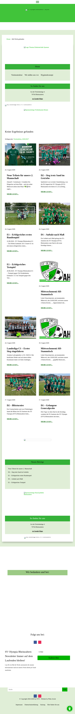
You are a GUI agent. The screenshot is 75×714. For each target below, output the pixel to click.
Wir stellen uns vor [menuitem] (32, 75)
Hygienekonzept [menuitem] (47, 75)
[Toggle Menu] (37, 2)
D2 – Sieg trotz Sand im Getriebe (18, 472)
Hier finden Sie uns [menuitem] (53, 705)
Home (8, 39)
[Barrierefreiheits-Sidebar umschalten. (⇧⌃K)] (70, 709)
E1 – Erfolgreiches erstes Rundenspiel (20, 475)
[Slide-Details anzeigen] (37, 55)
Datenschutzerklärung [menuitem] (31, 705)
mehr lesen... (13, 194)
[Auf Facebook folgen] (35, 642)
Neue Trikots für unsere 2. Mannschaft (20, 469)
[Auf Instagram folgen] (39, 642)
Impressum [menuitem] (19, 705)
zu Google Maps (37, 99)
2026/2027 (25, 139)
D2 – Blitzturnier (15, 405)
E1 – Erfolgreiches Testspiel (16, 482)
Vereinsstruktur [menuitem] (16, 75)
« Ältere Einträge (11, 432)
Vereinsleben (17, 139)
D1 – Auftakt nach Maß (52, 234)
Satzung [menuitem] (42, 705)
